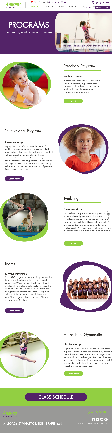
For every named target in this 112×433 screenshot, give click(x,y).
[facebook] (108, 218)
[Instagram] (106, 419)
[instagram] (108, 211)
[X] (108, 221)
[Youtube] (101, 419)
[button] (49, 7)
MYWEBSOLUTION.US (100, 424)
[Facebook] (93, 419)
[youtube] (108, 214)
